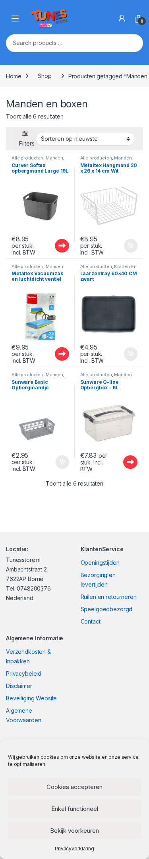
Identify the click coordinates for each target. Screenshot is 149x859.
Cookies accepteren (74, 787)
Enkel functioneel (74, 808)
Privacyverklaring (74, 848)
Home (13, 75)
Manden (54, 158)
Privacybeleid (23, 673)
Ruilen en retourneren (109, 596)
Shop (44, 75)
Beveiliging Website (31, 698)
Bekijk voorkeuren (74, 830)
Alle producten (27, 158)
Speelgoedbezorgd (107, 609)
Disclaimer (19, 685)
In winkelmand (122, 246)
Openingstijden (100, 562)
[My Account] (122, 18)
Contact (91, 621)
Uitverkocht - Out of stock (54, 246)
